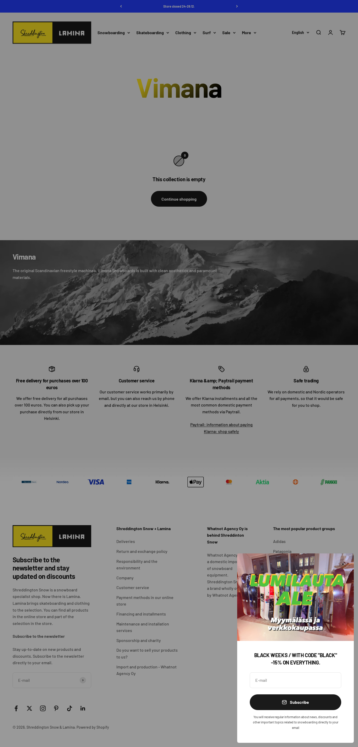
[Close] (342, 564)
